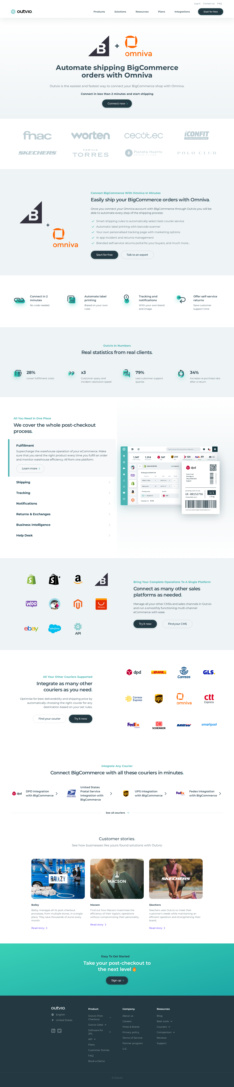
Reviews (162, 1037)
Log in (197, 3)
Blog (160, 1015)
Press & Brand (130, 1026)
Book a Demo (96, 1061)
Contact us (208, 3)
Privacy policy (130, 1032)
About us (127, 1015)
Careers (127, 1021)
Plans (161, 11)
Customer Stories (98, 1050)
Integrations (182, 11)
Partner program (132, 1043)
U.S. (124, 1048)
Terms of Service (132, 1037)
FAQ (219, 3)
